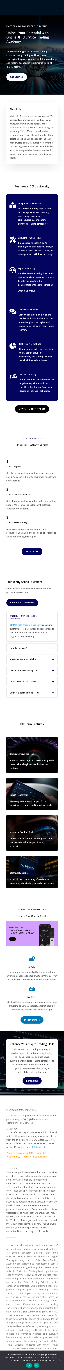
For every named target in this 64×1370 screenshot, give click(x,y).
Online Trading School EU (43, 1285)
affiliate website (39, 1147)
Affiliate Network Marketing (34, 1300)
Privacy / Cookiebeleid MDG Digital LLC (26, 1152)
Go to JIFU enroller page (32, 408)
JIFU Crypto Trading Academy (25, 625)
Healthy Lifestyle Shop (46, 1330)
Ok (29, 1365)
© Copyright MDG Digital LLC (21, 1109)
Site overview (40, 1156)
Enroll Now (32, 1080)
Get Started (16, 76)
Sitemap (27, 1156)
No (36, 1365)
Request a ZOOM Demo (22, 602)
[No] (60, 1360)
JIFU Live (30, 290)
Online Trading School (35, 1282)
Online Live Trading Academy (32, 1271)
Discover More (32, 1019)
